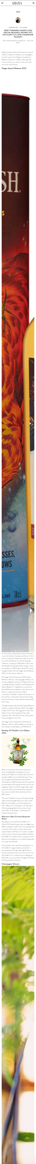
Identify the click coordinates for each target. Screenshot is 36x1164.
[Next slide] (32, 361)
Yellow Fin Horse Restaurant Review (16, 817)
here (18, 860)
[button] (2, 2)
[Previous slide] (4, 361)
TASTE (18, 12)
